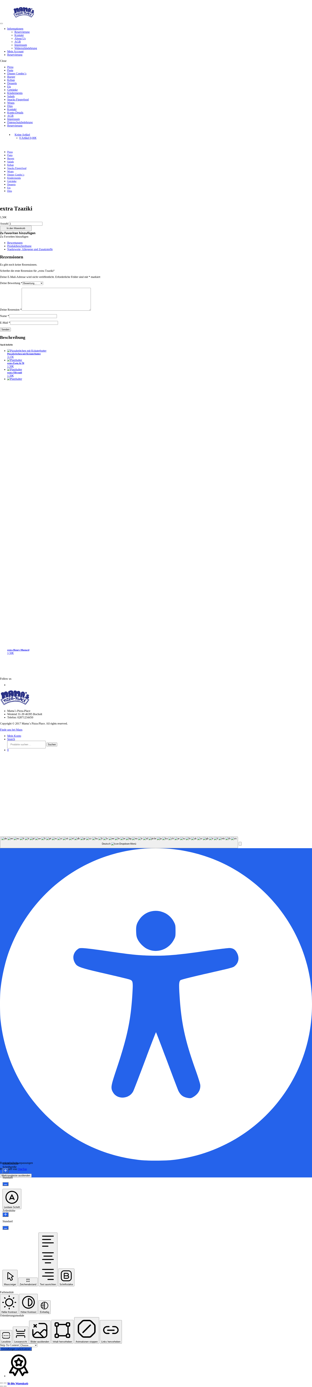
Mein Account (15, 51)
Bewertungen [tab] (15, 242)
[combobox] (119, 842)
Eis (9, 86)
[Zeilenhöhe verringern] (5, 1228)
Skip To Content (10, 1345)
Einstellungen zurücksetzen (15, 1349)
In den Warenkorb (16, 228)
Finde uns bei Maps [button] (11, 729)
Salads (11, 96)
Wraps (10, 102)
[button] (18, 233)
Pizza (10, 67)
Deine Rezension (11, 309)
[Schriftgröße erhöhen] (5, 1171)
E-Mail (5, 322)
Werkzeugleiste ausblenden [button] (15, 1175)
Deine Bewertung (11, 283)
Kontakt (19, 35)
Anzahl (4, 223)
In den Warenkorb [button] (18, 1383)
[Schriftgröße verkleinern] (5, 1184)
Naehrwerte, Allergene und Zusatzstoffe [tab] (30, 249)
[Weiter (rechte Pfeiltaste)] (5, 1386)
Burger (11, 76)
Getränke (12, 89)
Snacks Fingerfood (18, 99)
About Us (20, 38)
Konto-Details (15, 112)
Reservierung (22, 31)
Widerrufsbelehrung (25, 48)
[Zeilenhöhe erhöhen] (5, 1214)
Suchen (52, 744)
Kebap (11, 80)
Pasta (10, 70)
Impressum (20, 44)
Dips (10, 106)
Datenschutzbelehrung (20, 122)
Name (4, 316)
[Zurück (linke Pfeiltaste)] (1, 1386)
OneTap (22, 1169)
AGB (17, 41)
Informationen (15, 28)
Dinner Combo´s (16, 73)
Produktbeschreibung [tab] (19, 246)
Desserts (12, 83)
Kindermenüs (15, 93)
